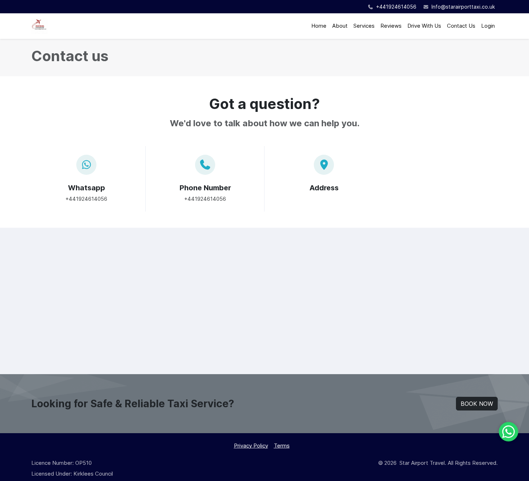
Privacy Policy (251, 445)
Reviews (391, 25)
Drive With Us (424, 25)
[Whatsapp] (508, 431)
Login (488, 25)
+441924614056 (395, 7)
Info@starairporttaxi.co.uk (463, 7)
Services (364, 25)
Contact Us (461, 25)
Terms (282, 445)
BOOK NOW (477, 403)
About (340, 25)
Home (318, 25)
